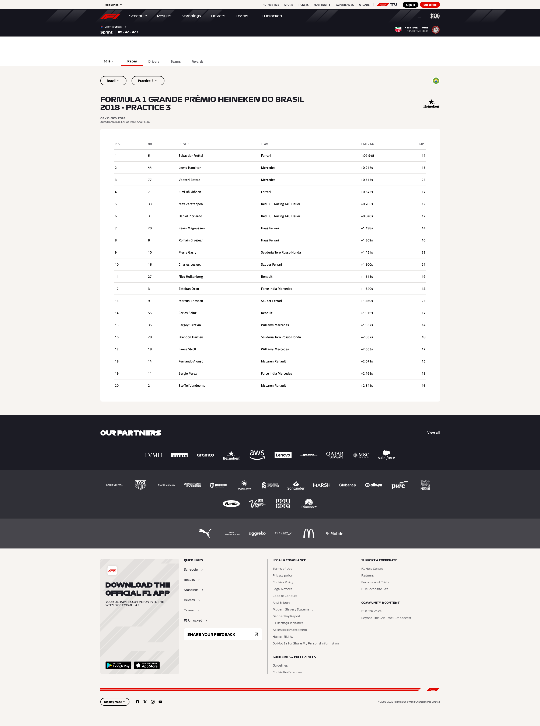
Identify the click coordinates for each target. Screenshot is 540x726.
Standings (191, 16)
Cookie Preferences (287, 672)
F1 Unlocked (270, 16)
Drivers (218, 16)
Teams (242, 16)
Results (164, 16)
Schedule (138, 16)
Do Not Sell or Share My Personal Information (306, 643)
